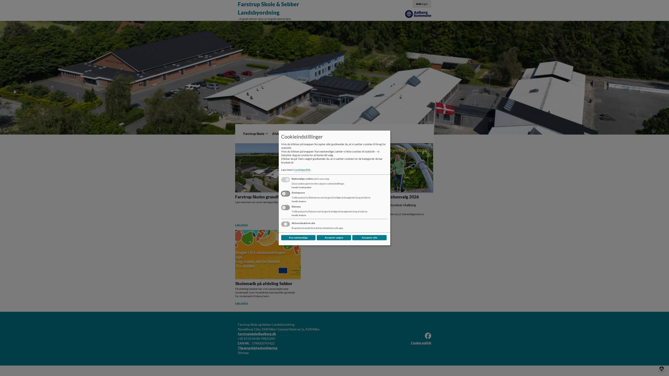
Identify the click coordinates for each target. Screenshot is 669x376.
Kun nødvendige (298, 237)
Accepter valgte (334, 237)
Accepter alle (369, 237)
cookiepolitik (302, 169)
